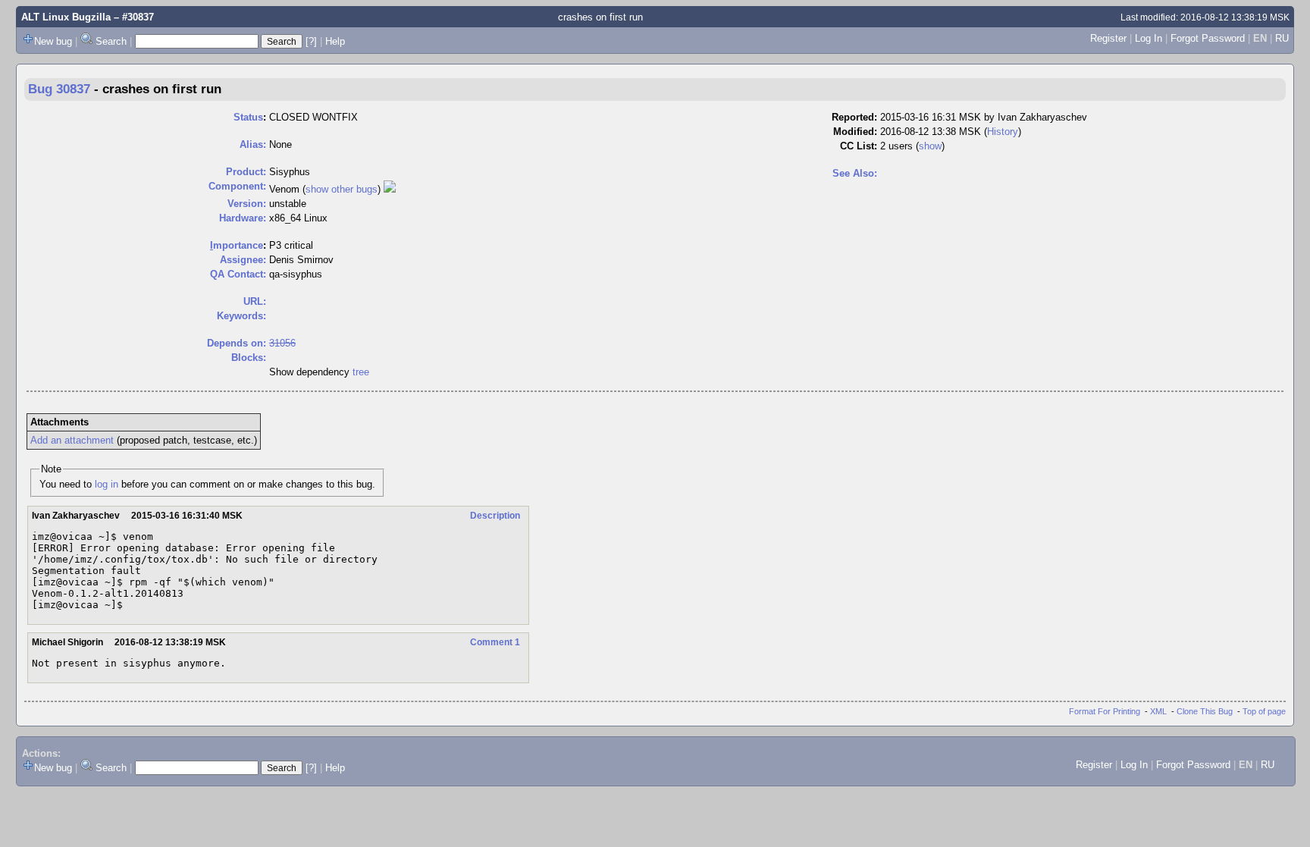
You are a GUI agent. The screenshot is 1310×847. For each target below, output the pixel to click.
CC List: (858, 146)
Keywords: (241, 316)
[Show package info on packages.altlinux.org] (390, 189)
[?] (311, 41)
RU (1282, 38)
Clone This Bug (1205, 711)
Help (335, 41)
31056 (282, 343)
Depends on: (236, 343)
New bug (53, 41)
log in (106, 484)
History (1002, 131)
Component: (237, 186)
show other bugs (342, 189)
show (930, 146)
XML (1158, 711)
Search (111, 41)
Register (1108, 38)
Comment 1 (495, 642)
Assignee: (243, 259)
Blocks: (248, 357)
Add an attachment (72, 440)
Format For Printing (1104, 711)
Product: (246, 171)
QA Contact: (238, 274)
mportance (236, 245)
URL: (254, 301)
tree (361, 372)
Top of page (1264, 711)
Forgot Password (1208, 38)
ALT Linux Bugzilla (66, 17)
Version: (246, 203)
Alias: (253, 144)
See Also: (854, 173)
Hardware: (242, 218)
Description (495, 515)
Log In (1148, 38)
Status (248, 117)
